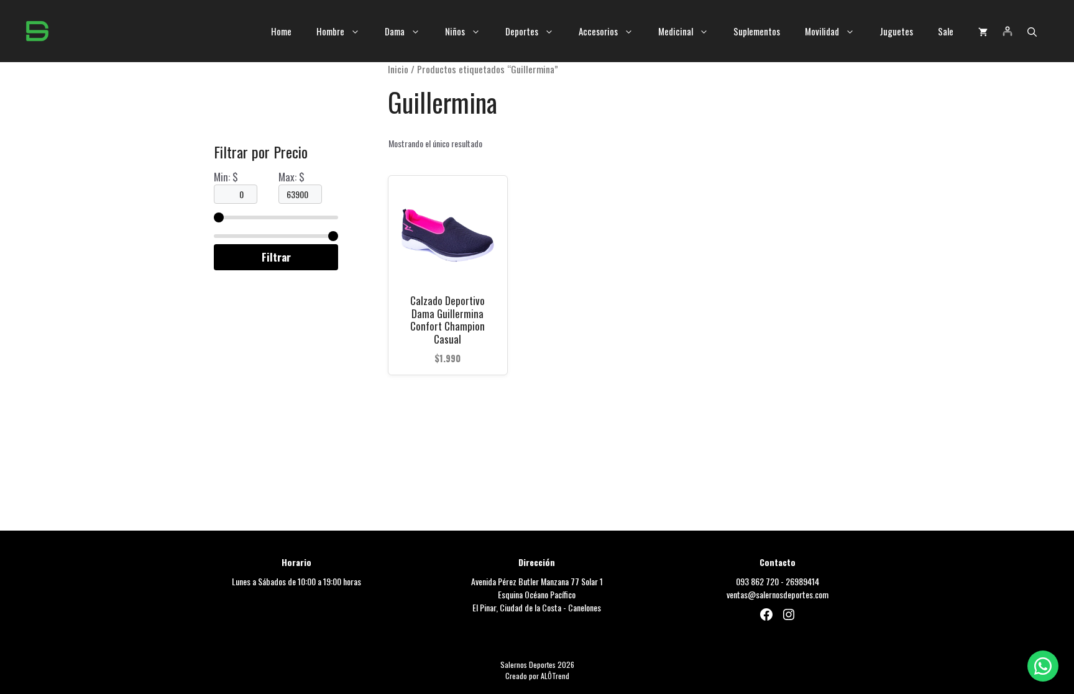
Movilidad (822, 31)
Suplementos (756, 31)
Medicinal (675, 31)
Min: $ (226, 177)
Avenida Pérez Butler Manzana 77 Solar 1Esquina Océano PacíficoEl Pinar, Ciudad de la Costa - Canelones (537, 594)
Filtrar (276, 257)
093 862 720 (757, 581)
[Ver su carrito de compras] (983, 31)
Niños (455, 31)
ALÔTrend (555, 675)
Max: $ (291, 177)
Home (281, 31)
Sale (945, 31)
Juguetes (896, 31)
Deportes (521, 31)
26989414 (802, 581)
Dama (395, 31)
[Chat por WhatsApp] (1042, 666)
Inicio (398, 69)
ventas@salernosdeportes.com (777, 594)
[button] (1032, 31)
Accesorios (598, 31)
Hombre (330, 31)
